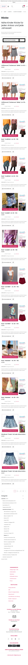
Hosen (5, 520)
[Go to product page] (14, 54)
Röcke (5, 535)
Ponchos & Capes (7, 533)
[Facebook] (8, 639)
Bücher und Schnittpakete (8, 500)
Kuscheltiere (5, 505)
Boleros (5, 518)
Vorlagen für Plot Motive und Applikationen (13, 550)
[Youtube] (15, 639)
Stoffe (2, 559)
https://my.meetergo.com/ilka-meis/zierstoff (14, 631)
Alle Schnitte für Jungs (8, 511)
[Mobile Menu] (9, 6)
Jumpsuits (6, 524)
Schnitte (3, 498)
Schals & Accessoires (8, 537)
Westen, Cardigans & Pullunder (10, 552)
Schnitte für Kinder (7, 509)
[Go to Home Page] (1, 11)
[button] (12, 6)
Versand (17, 69)
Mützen (5, 529)
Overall (5, 531)
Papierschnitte (6, 507)
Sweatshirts (6, 544)
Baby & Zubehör (7, 516)
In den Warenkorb (7, 78)
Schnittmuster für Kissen (9, 539)
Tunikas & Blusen (7, 546)
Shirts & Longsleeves (8, 541)
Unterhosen (6, 548)
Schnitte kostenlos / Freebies (9, 554)
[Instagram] (19, 639)
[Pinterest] (12, 639)
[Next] (26, 491)
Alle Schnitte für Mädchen (9, 513)
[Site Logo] (4, 6)
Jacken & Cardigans (8, 522)
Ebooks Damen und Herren (8, 503)
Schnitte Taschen (6, 557)
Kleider (5, 526)
